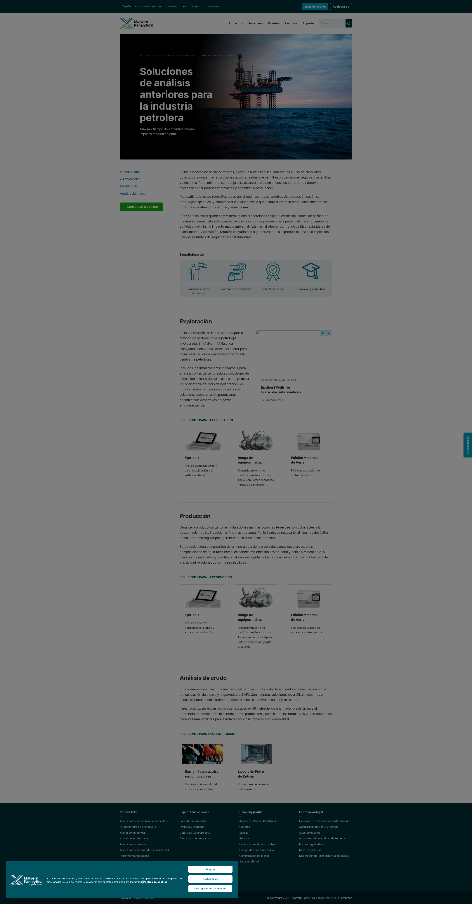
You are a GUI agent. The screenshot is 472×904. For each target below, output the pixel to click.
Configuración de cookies (210, 888)
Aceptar (210, 869)
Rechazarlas (210, 878)
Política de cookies (155, 881)
